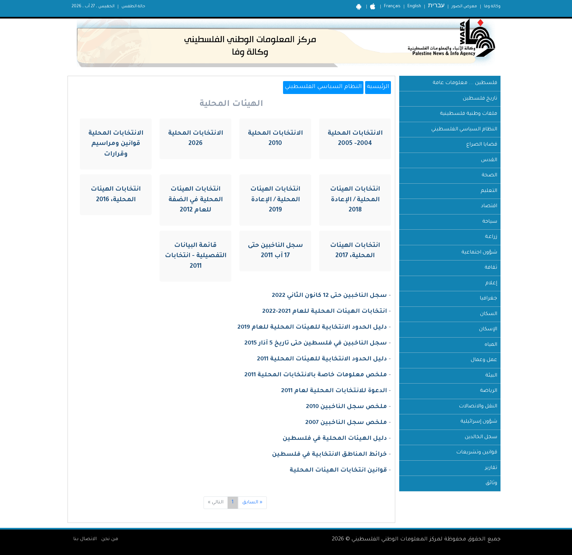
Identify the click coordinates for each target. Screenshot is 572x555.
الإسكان (488, 329)
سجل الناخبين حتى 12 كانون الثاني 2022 (329, 296)
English (414, 6)
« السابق (252, 502)
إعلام (491, 283)
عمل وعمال (484, 360)
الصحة (489, 175)
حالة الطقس (133, 6)
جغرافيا (488, 298)
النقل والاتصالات (478, 406)
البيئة (491, 376)
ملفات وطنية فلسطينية (468, 114)
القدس (489, 160)
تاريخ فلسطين (480, 99)
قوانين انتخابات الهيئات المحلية (338, 470)
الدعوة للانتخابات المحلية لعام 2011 (334, 391)
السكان (488, 314)
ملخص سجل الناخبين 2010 (346, 407)
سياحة (489, 222)
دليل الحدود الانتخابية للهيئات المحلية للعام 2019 (312, 327)
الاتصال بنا (85, 539)
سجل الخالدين (481, 437)
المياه (491, 345)
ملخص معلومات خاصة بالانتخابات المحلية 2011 (315, 375)
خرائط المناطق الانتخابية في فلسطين (329, 454)
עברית (436, 6)
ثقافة (491, 268)
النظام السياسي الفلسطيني (464, 129)
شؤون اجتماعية (479, 252)
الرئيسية (378, 87)
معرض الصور (464, 6)
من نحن (109, 539)
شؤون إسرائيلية (478, 422)
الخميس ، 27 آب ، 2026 (93, 6)
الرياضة (488, 391)
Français (392, 6)
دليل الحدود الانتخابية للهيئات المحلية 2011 (322, 359)
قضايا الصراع (481, 145)
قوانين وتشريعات (476, 452)
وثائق (491, 483)
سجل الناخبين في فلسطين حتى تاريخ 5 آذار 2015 (315, 343)
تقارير (491, 468)
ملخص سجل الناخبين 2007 (346, 423)
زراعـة (491, 237)
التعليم (489, 191)
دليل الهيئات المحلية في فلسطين (335, 439)
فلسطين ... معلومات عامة (465, 83)
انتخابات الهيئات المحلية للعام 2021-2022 (324, 311)
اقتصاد (489, 206)
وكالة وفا (492, 6)
